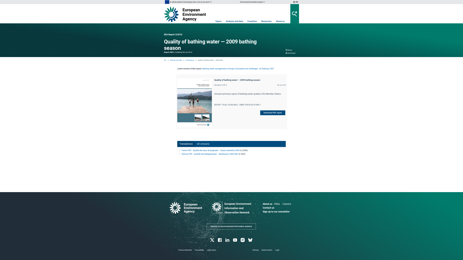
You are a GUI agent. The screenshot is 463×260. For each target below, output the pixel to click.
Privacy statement (185, 250)
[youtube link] (235, 240)
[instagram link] (243, 240)
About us (280, 21)
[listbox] (188, 2)
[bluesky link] (250, 240)
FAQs (277, 203)
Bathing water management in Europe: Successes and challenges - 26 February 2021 (238, 69)
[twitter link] (212, 240)
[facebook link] (220, 240)
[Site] (186, 14)
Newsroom (266, 21)
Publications (190, 60)
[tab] (186, 144)
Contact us (268, 207)
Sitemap (255, 250)
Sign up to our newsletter (276, 211)
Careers (287, 203)
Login (277, 250)
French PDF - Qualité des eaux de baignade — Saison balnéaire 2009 (210, 150)
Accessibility (199, 250)
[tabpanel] (231, 152)
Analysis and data (234, 21)
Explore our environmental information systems (231, 226)
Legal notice (211, 250)
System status (267, 250)
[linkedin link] (228, 240)
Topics (218, 21)
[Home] (165, 60)
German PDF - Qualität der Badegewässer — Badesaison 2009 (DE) (210, 154)
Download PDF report (273, 113)
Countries (252, 21)
